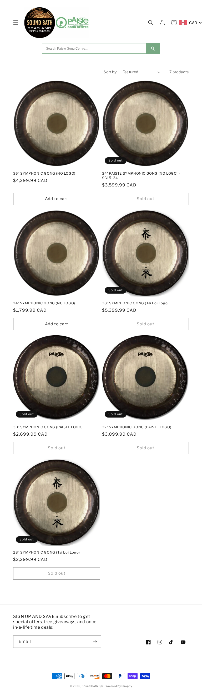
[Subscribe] (95, 642)
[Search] (153, 48)
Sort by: (110, 72)
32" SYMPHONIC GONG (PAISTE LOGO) (136, 427)
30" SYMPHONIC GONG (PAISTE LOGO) (48, 427)
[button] (16, 22)
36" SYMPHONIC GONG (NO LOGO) (44, 173)
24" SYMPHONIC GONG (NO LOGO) (44, 303)
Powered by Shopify (118, 685)
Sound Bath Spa (93, 685)
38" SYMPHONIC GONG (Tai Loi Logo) (135, 303)
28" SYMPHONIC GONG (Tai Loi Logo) (46, 552)
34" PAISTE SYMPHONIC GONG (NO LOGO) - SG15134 (141, 175)
